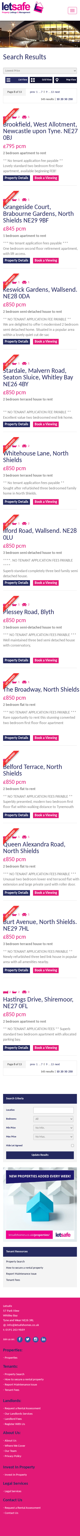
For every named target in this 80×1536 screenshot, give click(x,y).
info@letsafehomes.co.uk (23, 1325)
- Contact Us (10, 1513)
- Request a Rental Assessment (22, 1408)
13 (52, 92)
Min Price (11, 1128)
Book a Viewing (46, 178)
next (57, 92)
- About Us (9, 1440)
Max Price (11, 1137)
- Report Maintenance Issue (20, 1384)
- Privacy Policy (12, 1456)
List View (22, 80)
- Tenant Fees (11, 1390)
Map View (71, 80)
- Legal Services (12, 1491)
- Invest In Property (15, 1474)
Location (10, 1110)
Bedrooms (11, 1119)
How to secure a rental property (24, 1267)
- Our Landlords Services (18, 1413)
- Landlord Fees (12, 1419)
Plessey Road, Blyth (28, 612)
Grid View (46, 80)
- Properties (10, 1357)
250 (70, 99)
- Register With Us (14, 1424)
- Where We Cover (14, 1446)
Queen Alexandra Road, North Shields (34, 848)
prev (32, 92)
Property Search (15, 1261)
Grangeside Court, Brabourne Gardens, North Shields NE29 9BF (38, 214)
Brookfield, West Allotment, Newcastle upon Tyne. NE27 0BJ (40, 131)
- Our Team (10, 1451)
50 (65, 99)
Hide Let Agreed (14, 1145)
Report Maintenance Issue (21, 1273)
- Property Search (13, 1374)
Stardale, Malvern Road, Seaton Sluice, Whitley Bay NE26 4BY (38, 378)
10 (58, 99)
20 (62, 99)
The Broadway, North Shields (41, 690)
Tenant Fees (13, 1280)
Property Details (16, 178)
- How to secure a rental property (23, 1379)
